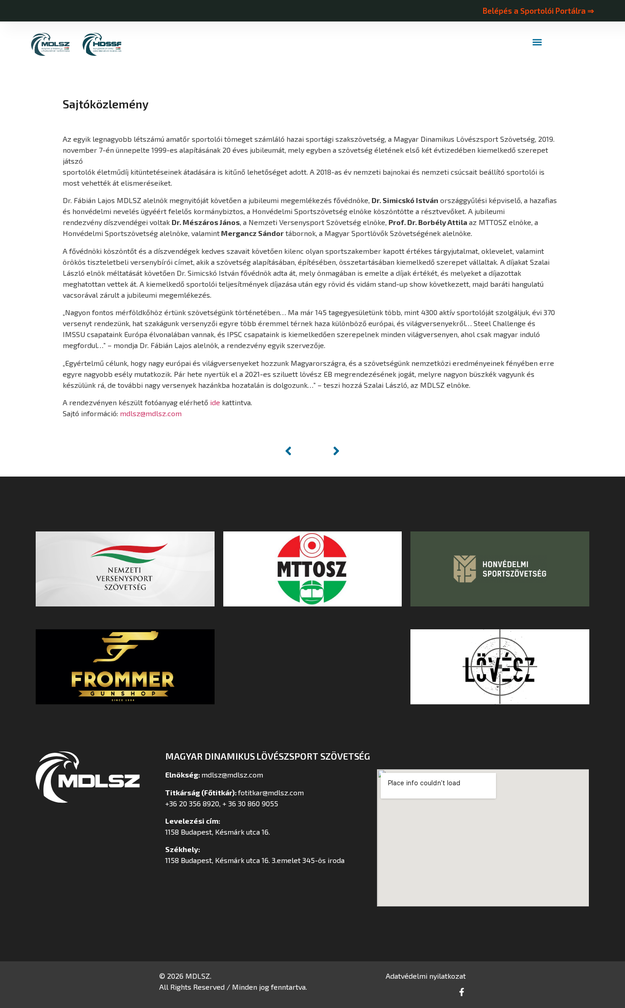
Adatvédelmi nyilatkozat (426, 975)
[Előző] (296, 451)
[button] (537, 42)
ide (215, 402)
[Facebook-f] (462, 992)
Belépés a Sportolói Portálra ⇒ (538, 10)
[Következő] (328, 451)
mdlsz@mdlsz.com (151, 413)
